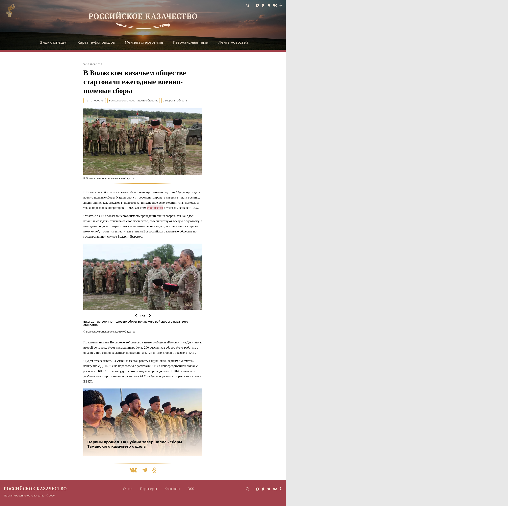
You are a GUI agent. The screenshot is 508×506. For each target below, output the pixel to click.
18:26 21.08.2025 (92, 64)
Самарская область (175, 100)
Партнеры (148, 489)
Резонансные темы (191, 42)
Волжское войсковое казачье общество (133, 100)
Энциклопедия (53, 42)
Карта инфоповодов (96, 42)
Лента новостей (233, 42)
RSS (191, 489)
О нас (127, 489)
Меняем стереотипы (144, 42)
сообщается (155, 207)
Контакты (172, 489)
